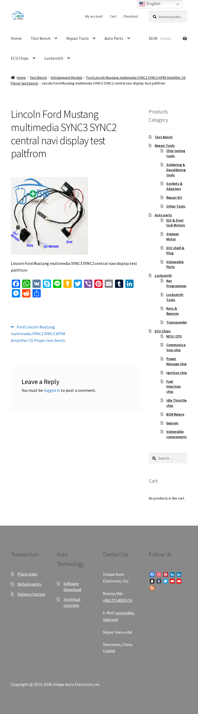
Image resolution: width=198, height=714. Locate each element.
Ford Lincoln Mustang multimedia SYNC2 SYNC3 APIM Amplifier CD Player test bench (38, 333)
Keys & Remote (172, 311)
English (152, 4)
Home (16, 38)
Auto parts (163, 215)
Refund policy (30, 584)
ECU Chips (20, 58)
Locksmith (53, 58)
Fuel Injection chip (173, 386)
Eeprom (172, 423)
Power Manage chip (176, 361)
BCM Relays (175, 414)
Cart (113, 16)
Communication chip (176, 347)
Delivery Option (31, 594)
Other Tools (175, 206)
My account (94, 16)
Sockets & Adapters (174, 186)
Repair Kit (174, 197)
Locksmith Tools (174, 297)
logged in (52, 390)
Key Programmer (176, 283)
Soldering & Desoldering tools (176, 169)
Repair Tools (77, 38)
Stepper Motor (172, 236)
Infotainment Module (66, 77)
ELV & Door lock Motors (175, 223)
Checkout (130, 16)
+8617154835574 (117, 600)
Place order (28, 574)
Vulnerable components (176, 434)
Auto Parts (113, 38)
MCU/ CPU (174, 336)
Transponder (176, 322)
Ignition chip (176, 372)
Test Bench (41, 38)
